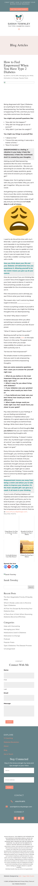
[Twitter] (12, 566)
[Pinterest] (9, 566)
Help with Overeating (12, 626)
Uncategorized (9, 649)
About (6, 746)
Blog (5, 750)
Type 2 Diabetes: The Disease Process (18, 645)
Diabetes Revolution (11, 742)
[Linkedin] (16, 566)
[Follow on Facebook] (15, 818)
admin (8, 75)
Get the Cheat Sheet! (19, 9)
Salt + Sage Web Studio (26, 876)
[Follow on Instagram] (19, 818)
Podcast (7, 639)
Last (5, 689)
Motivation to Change (11, 78)
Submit (9, 721)
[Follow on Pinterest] (22, 818)
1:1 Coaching (8, 738)
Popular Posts (23, 78)
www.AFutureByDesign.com (16, 512)
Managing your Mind (26, 75)
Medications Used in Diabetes (15, 632)
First (5, 680)
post (22, 338)
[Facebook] (5, 566)
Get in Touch (8, 754)
